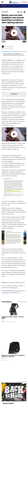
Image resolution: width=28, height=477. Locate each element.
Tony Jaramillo (9, 46)
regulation (18, 172)
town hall (8, 123)
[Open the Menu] (2, 2)
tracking (6, 62)
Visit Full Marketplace (21, 301)
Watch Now (24, 2)
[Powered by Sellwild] (24, 381)
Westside (5, 12)
